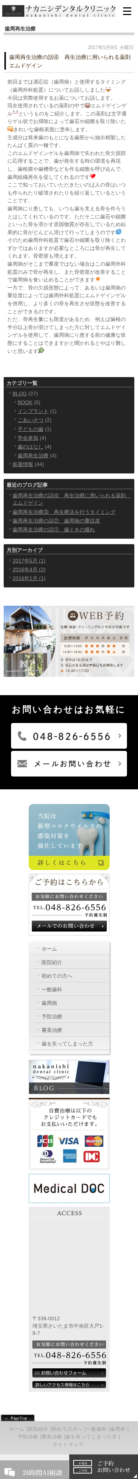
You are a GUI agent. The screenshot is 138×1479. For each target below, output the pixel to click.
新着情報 (23, 464)
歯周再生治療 (33, 455)
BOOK (25, 402)
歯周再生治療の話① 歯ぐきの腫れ (54, 529)
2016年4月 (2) (29, 569)
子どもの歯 (30, 429)
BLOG (20, 394)
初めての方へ (57, 976)
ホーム (49, 949)
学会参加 (28, 438)
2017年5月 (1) (29, 561)
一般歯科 (52, 989)
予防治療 (52, 1016)
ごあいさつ (30, 420)
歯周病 (49, 1003)
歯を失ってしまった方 (67, 1044)
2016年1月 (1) (29, 578)
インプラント (33, 411)
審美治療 (52, 1030)
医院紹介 (52, 962)
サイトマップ (68, 1444)
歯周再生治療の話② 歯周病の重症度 (56, 521)
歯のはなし (30, 447)
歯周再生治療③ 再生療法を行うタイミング (64, 512)
